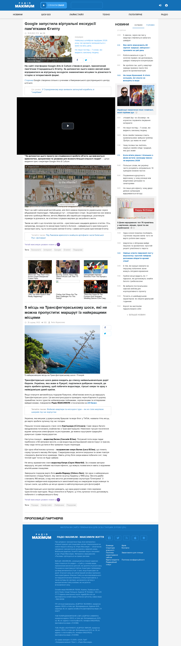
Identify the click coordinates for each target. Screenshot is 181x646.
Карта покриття (112, 560)
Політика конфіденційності (133, 560)
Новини (18, 14)
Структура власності (110, 549)
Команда (109, 545)
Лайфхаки (59, 505)
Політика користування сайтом (112, 555)
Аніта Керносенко (58, 322)
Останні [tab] (138, 25)
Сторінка (29, 80)
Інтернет (48, 250)
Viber (58, 244)
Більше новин (137, 315)
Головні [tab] (150, 25)
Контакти (125, 548)
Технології (36, 250)
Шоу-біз (46, 14)
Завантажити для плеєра (132, 552)
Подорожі (77, 250)
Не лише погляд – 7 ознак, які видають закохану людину (88, 51)
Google (57, 250)
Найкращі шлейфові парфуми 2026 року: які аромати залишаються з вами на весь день (91, 43)
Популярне (135, 14)
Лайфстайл (76, 14)
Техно (106, 14)
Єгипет (67, 250)
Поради (34, 505)
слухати (56, 5)
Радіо (164, 14)
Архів (124, 545)
